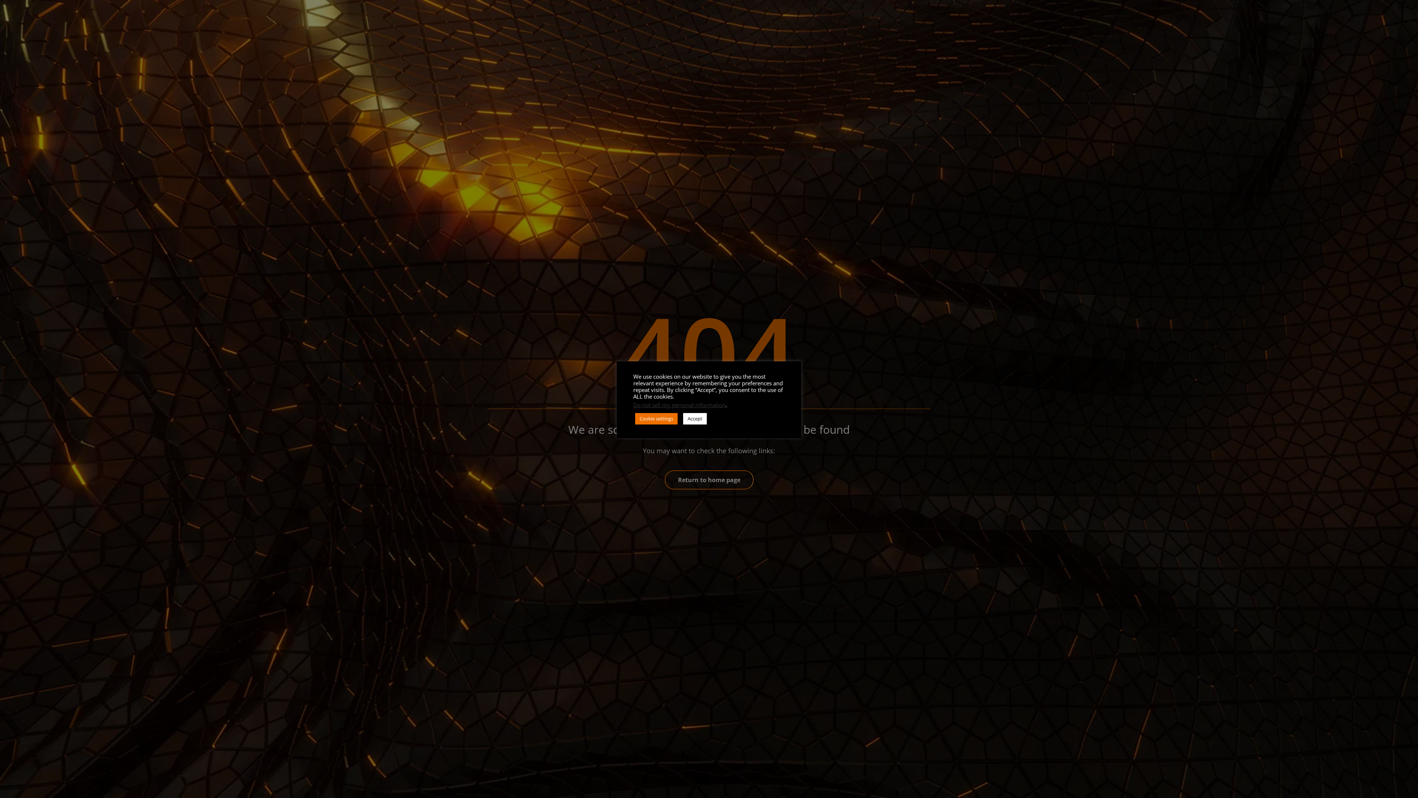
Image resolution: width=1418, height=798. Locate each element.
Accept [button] (695, 418)
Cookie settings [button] (656, 418)
